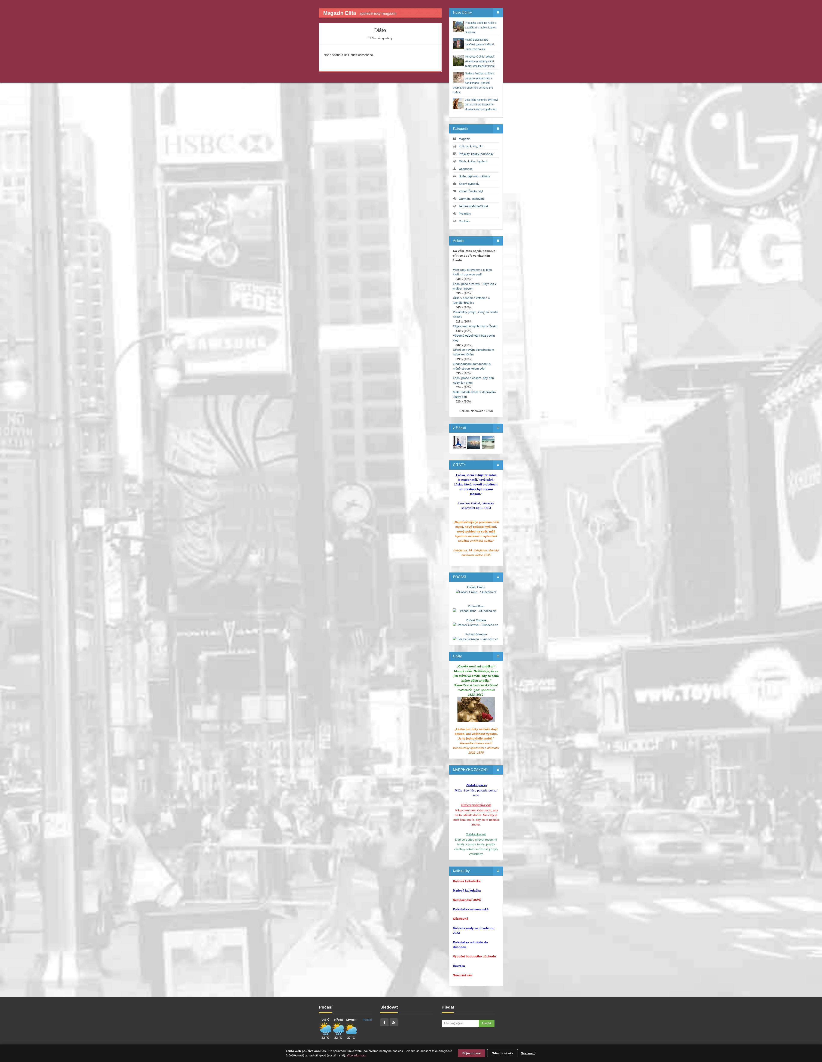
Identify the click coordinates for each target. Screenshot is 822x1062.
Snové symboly (382, 38)
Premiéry (465, 213)
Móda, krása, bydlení (473, 161)
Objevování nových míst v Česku (475, 326)
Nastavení (528, 1053)
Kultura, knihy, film (471, 146)
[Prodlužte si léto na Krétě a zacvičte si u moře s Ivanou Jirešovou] (459, 442)
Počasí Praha (476, 587)
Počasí (367, 1019)
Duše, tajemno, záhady (474, 176)
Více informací (356, 1055)
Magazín (465, 139)
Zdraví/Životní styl (471, 191)
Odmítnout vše (502, 1053)
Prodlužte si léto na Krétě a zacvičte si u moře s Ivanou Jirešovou (480, 27)
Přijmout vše (471, 1053)
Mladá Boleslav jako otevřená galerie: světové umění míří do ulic (479, 44)
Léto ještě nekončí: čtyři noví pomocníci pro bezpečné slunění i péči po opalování (481, 104)
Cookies (464, 221)
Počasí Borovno (476, 634)
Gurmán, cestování (472, 198)
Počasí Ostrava (476, 620)
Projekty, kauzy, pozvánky (476, 153)
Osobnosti (465, 168)
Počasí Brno (476, 606)
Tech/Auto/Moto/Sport (473, 206)
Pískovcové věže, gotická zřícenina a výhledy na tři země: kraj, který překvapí (479, 61)
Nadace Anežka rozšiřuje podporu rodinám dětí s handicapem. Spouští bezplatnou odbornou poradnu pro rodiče (473, 83)
